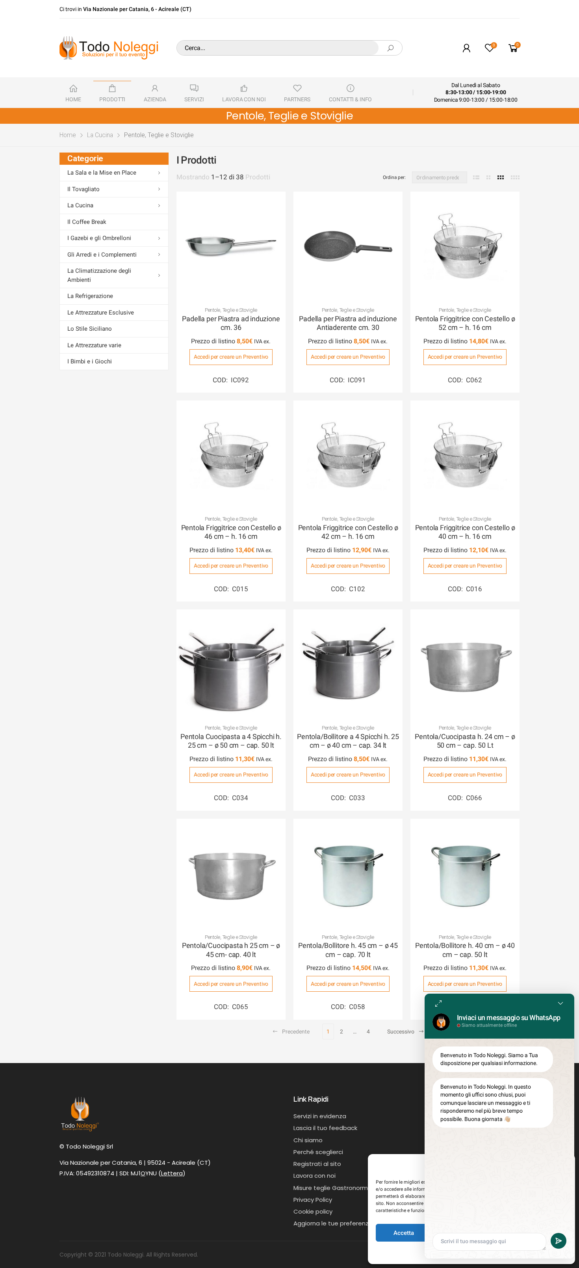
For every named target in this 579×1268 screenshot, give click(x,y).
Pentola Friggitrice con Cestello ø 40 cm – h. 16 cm (465, 532)
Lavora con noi (314, 1175)
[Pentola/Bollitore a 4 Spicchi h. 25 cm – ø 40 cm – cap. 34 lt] (348, 664)
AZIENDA (155, 99)
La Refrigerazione (90, 296)
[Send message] (558, 1241)
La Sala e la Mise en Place (101, 172)
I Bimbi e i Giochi (89, 361)
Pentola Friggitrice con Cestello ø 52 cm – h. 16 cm (465, 323)
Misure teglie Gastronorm (330, 1188)
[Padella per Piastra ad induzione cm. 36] (231, 246)
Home (67, 135)
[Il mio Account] (466, 47)
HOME (73, 99)
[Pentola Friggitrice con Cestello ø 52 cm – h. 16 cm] (465, 246)
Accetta (403, 1232)
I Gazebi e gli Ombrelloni (99, 238)
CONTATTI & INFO (350, 99)
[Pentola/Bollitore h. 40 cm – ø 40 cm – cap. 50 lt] (465, 873)
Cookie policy (312, 1211)
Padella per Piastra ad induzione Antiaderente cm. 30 (348, 323)
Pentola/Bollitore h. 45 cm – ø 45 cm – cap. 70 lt (348, 950)
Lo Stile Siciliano (89, 328)
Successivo (400, 1031)
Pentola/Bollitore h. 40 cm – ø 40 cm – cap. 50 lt (465, 950)
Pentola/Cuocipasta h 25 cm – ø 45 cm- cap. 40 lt (231, 950)
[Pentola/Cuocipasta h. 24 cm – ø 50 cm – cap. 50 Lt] (465, 664)
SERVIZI (194, 99)
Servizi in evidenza (319, 1116)
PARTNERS (297, 99)
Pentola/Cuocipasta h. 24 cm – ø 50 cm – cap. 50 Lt (465, 741)
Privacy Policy (312, 1199)
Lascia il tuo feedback (325, 1128)
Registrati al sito (317, 1164)
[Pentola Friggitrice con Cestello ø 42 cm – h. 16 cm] (348, 455)
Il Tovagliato (83, 189)
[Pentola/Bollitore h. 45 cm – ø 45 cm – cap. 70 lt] (348, 873)
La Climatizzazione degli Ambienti (99, 275)
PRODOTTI (112, 99)
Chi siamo (308, 1140)
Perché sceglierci (318, 1152)
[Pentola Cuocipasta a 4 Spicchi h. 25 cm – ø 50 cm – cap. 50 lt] (231, 664)
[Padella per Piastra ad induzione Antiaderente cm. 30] (348, 246)
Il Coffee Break (86, 221)
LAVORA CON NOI (243, 99)
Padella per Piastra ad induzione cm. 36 (231, 323)
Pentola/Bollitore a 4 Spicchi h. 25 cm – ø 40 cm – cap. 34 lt (348, 741)
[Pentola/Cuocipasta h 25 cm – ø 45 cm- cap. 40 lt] (231, 873)
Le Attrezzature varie (94, 345)
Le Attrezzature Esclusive (100, 312)
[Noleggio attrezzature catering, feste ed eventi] (108, 48)
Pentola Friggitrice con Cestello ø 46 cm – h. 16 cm (231, 532)
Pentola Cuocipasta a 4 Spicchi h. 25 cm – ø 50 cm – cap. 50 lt (231, 741)
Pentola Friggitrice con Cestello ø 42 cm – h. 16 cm (348, 532)
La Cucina (100, 135)
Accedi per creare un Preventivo (231, 357)
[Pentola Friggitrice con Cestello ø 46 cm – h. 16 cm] (231, 455)
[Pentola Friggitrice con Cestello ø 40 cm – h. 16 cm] (465, 455)
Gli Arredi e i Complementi (102, 254)
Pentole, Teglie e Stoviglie (231, 310)
